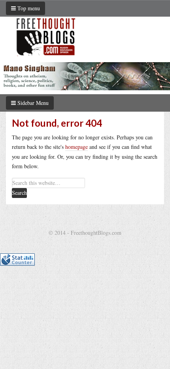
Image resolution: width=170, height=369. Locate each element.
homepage (76, 146)
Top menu (28, 8)
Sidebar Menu (32, 103)
